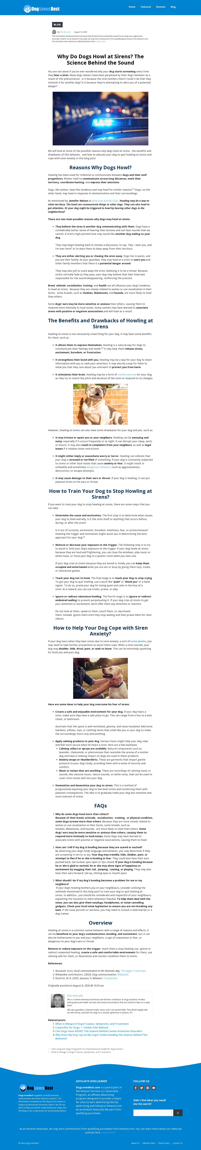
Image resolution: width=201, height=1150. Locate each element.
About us (135, 1143)
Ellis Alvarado (65, 32)
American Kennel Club (105, 200)
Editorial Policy (148, 1143)
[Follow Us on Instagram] (147, 1088)
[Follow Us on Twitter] (141, 1088)
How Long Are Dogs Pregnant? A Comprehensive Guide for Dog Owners (87, 1048)
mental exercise (127, 374)
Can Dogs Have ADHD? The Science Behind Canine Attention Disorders (98, 1031)
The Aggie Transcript (133, 970)
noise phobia (138, 641)
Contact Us (178, 1143)
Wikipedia (122, 974)
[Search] (178, 1112)
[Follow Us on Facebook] (135, 1088)
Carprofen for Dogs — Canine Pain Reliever (82, 1027)
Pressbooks (110, 978)
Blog (173, 6)
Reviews (160, 6)
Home (132, 6)
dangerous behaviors (99, 467)
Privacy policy (164, 1143)
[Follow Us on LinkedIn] (153, 1088)
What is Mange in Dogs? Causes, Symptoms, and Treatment (92, 1023)
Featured (146, 6)
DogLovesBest (32, 1143)
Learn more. (101, 41)
